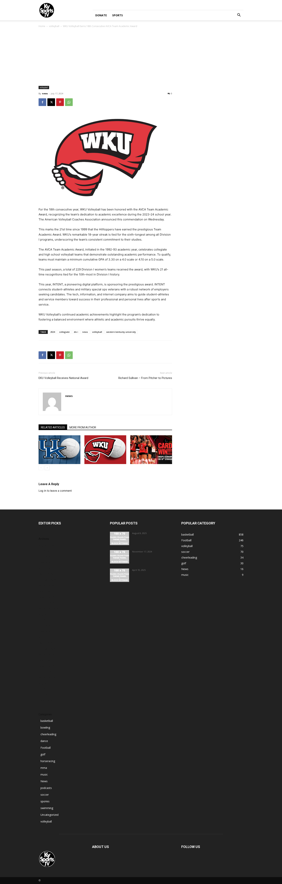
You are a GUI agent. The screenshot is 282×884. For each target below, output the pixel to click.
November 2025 (49, 597)
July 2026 (44, 551)
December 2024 (49, 660)
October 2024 (47, 672)
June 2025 (45, 626)
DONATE (101, 15)
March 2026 (46, 574)
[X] (51, 102)
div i (76, 331)
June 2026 (45, 557)
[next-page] (47, 467)
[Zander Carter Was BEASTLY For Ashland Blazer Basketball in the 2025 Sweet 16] (119, 575)
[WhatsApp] (69, 102)
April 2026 (45, 568)
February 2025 (47, 649)
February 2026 (47, 580)
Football (45, 747)
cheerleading (48, 734)
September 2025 (49, 608)
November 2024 (49, 666)
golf (42, 754)
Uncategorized (49, 815)
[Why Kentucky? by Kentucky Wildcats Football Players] (119, 538)
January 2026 (47, 585)
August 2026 (46, 545)
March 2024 (46, 700)
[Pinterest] (60, 102)
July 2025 (44, 620)
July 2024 (44, 689)
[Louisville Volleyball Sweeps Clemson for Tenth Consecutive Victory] (151, 449)
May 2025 (45, 631)
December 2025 (49, 591)
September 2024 (49, 677)
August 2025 (46, 614)
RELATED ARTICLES (53, 427)
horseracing (47, 761)
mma (43, 768)
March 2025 (46, 643)
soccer (44, 794)
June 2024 (45, 695)
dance (44, 741)
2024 (52, 331)
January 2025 (47, 654)
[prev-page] (41, 467)
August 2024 (46, 683)
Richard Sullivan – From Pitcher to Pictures (145, 378)
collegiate (64, 331)
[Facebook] (42, 102)
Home (42, 26)
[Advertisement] (141, 57)
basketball (46, 721)
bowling (45, 727)
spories (44, 801)
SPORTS (117, 15)
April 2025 (45, 637)
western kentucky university (121, 331)
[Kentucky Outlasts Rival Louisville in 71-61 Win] (119, 557)
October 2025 (47, 603)
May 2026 (45, 562)
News (44, 781)
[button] (238, 15)
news (45, 93)
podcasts (46, 788)
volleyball (54, 26)
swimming (46, 808)
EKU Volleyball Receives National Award (63, 378)
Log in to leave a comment (55, 490)
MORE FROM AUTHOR (82, 427)
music (44, 774)
